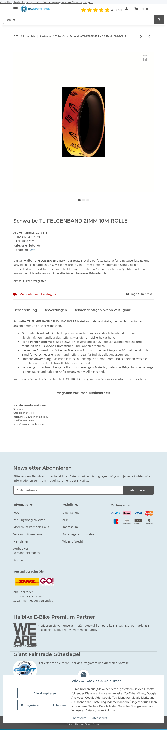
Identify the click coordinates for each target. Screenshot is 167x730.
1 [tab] (79, 200)
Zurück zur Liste (25, 36)
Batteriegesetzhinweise (78, 534)
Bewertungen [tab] (55, 310)
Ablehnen (59, 705)
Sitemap (19, 560)
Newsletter (20, 541)
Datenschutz (98, 718)
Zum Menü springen (79, 2)
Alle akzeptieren (45, 693)
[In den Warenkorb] (16, 49)
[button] (126, 9)
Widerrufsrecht (72, 541)
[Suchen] (159, 19)
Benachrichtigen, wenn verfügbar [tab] (102, 310)
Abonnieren (138, 490)
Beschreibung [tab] (25, 310)
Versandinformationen (28, 534)
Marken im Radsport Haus (31, 527)
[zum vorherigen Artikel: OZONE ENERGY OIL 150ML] (149, 36)
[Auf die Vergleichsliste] (145, 59)
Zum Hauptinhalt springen (18, 2)
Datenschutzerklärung (84, 476)
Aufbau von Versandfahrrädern (26, 551)
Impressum (78, 718)
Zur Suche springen (51, 2)
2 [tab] (83, 200)
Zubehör (34, 245)
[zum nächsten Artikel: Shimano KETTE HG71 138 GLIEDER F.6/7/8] (141, 36)
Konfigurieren (30, 705)
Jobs (16, 512)
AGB (65, 520)
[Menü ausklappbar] (15, 6)
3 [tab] (87, 200)
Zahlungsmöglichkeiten (29, 520)
